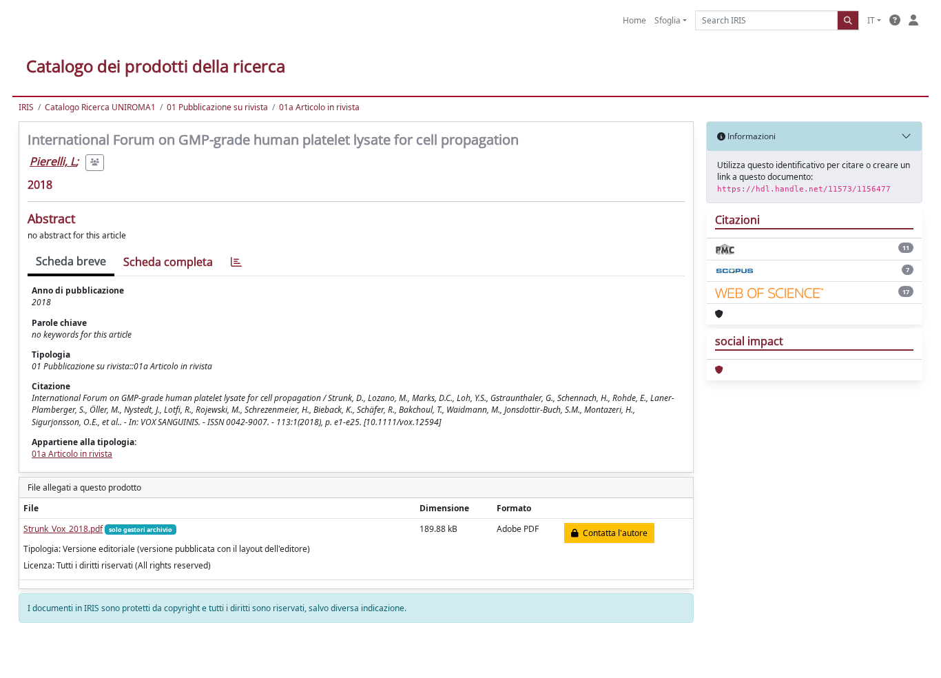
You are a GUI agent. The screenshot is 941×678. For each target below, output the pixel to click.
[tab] (236, 262)
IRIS (26, 107)
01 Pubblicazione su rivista (217, 107)
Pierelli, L (53, 161)
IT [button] (871, 20)
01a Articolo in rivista (319, 107)
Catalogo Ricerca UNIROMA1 (100, 107)
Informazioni (750, 136)
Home (634, 20)
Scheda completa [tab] (168, 261)
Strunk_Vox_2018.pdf (63, 529)
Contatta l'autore (613, 533)
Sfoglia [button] (667, 20)
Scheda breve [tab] (71, 261)
